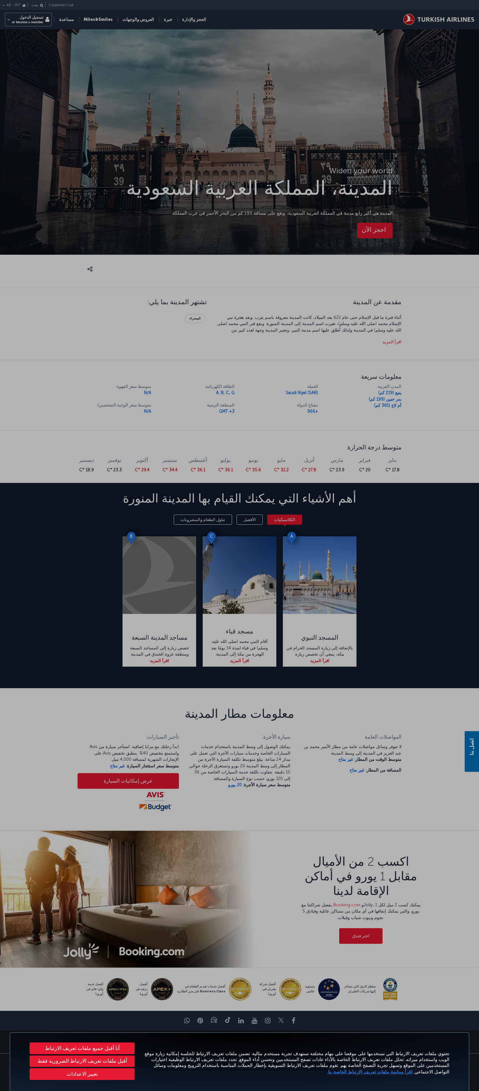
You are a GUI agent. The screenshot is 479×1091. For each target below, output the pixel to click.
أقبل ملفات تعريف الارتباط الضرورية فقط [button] (82, 1061)
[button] (82, 1074)
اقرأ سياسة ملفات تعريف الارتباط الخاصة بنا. (370, 1072)
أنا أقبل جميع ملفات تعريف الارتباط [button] (82, 1048)
